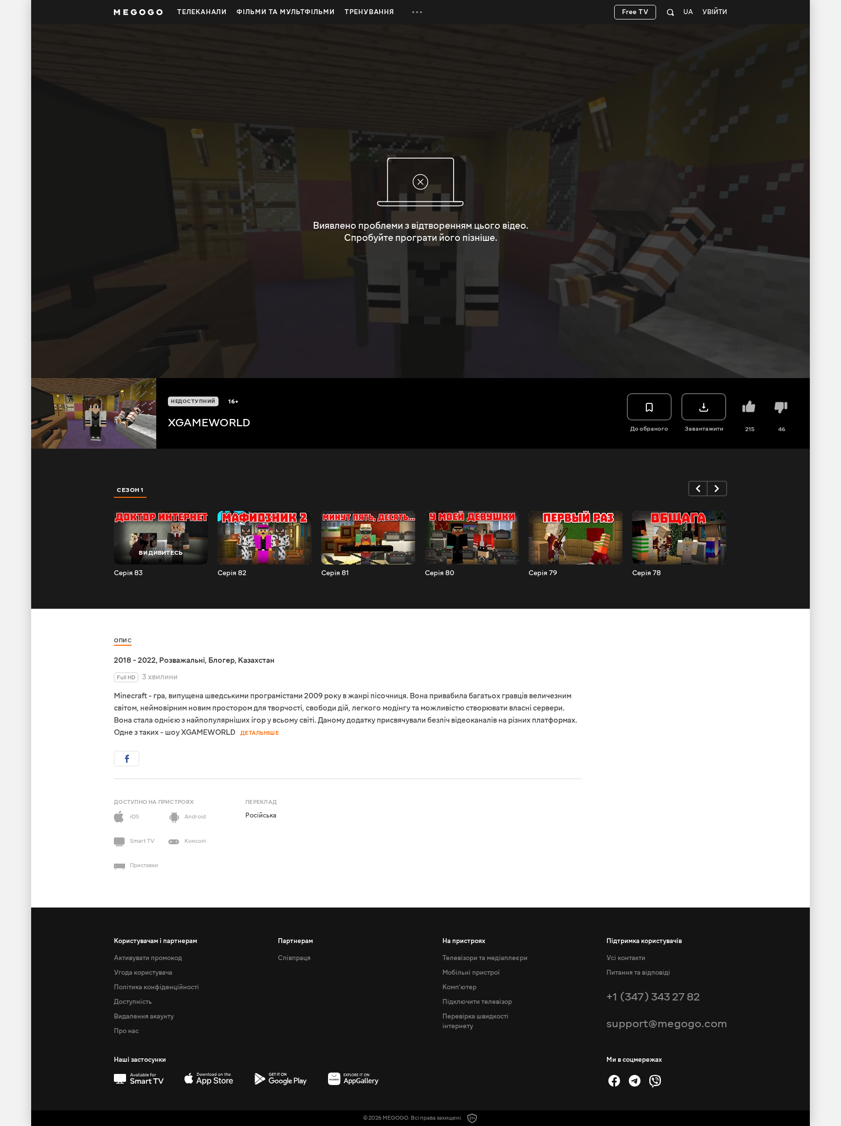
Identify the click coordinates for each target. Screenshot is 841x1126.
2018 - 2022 (135, 660)
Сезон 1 (130, 490)
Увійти (714, 12)
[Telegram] (634, 1081)
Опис (122, 640)
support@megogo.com (666, 1023)
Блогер (221, 660)
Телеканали (202, 12)
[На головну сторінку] (138, 12)
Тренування (369, 12)
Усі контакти (625, 958)
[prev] (698, 488)
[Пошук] (670, 12)
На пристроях (463, 941)
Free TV (635, 12)
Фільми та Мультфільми (286, 12)
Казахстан (256, 660)
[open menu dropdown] (417, 12)
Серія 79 (543, 573)
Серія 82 (232, 573)
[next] (717, 488)
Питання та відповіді (638, 972)
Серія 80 (439, 573)
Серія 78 (646, 573)
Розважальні (182, 660)
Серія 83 (128, 573)
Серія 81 (335, 573)
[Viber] (655, 1081)
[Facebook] (614, 1081)
